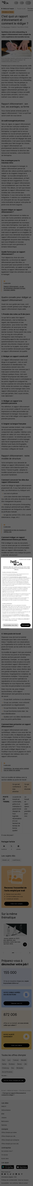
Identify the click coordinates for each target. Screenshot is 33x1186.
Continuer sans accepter (25, 559)
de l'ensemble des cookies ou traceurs (18, 576)
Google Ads (4, 606)
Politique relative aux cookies (11, 620)
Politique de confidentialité (23, 618)
